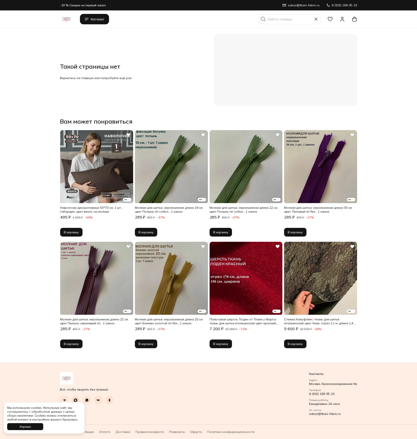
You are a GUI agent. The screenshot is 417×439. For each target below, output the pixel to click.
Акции (89, 432)
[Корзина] (354, 19)
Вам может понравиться (96, 121)
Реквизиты (177, 432)
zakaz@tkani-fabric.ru (325, 414)
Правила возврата (150, 432)
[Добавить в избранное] (128, 135)
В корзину (71, 232)
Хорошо (25, 427)
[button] (330, 19)
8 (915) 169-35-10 (321, 394)
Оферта (196, 432)
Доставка (123, 432)
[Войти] (342, 19)
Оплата (104, 432)
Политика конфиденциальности (231, 432)
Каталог (97, 19)
